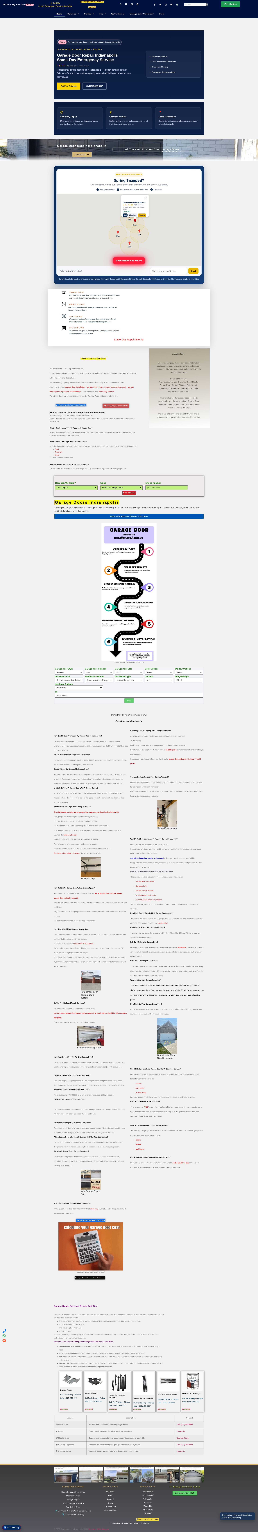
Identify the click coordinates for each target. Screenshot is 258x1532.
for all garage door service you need (185, 1487)
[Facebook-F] (154, 5)
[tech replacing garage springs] (167, 813)
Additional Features (94, 676)
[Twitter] (160, 5)
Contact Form (183, 1438)
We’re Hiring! (117, 14)
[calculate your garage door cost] (90, 1246)
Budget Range (182, 676)
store (161, 14)
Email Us (181, 1431)
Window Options (183, 669)
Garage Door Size (123, 669)
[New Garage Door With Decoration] (167, 1036)
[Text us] (4, 1341)
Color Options (152, 669)
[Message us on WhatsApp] (4, 1336)
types (103, 483)
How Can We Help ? (65, 483)
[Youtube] (171, 5)
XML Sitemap (103, 1529)
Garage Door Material (95, 669)
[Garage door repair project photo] (66, 1475)
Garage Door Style (64, 669)
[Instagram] (166, 5)
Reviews (142, 215)
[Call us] (4, 1331)
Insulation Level (62, 676)
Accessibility (11, 1527)
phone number (153, 483)
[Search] (206, 4)
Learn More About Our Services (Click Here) (129, 516)
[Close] (145, 198)
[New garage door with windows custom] (91, 980)
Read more (64, 1409)
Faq (101, 14)
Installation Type (123, 676)
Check (193, 271)
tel (56, 692)
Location (149, 676)
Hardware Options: (64, 684)
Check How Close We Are (129, 260)
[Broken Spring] (91, 867)
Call (94, 86)
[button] (135, 221)
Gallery (87, 14)
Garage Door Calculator (142, 14)
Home (59, 14)
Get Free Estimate (69, 86)
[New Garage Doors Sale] (91, 1180)
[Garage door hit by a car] (90, 1036)
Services (71, 14)
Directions (132, 215)
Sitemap (91, 1529)
